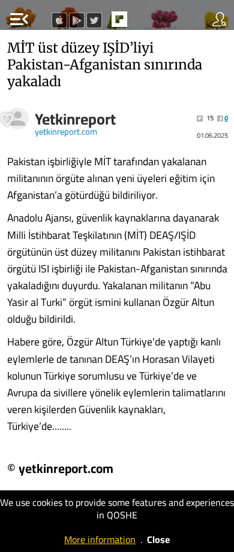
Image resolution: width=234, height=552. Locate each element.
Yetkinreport (75, 119)
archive (144, 23)
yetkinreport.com (66, 132)
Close (158, 539)
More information (100, 539)
